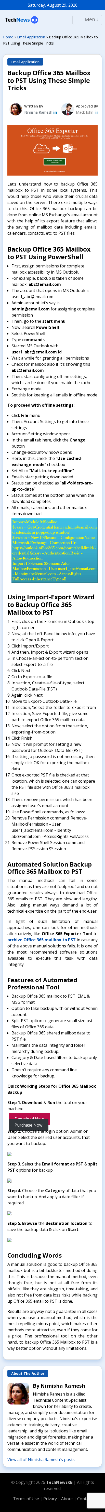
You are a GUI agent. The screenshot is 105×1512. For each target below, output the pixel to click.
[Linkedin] (97, 112)
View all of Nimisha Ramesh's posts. (41, 1459)
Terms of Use (26, 1499)
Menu (91, 19)
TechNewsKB (59, 1482)
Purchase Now (28, 1125)
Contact (84, 1499)
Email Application (25, 61)
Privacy (50, 1499)
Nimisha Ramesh (38, 112)
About (67, 1499)
